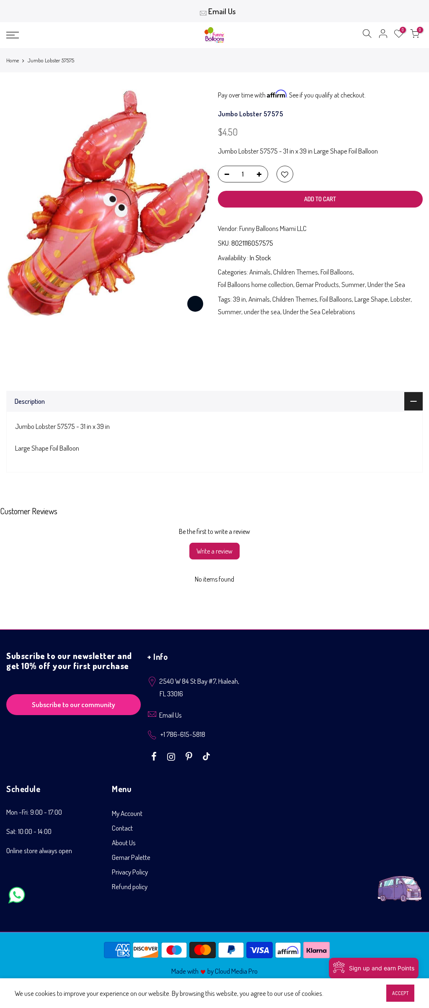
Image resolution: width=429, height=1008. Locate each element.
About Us (124, 842)
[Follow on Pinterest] (190, 755)
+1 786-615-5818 (182, 734)
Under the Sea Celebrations (319, 311)
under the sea (262, 311)
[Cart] (414, 35)
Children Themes (295, 271)
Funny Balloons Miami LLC (273, 228)
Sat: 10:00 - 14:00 (29, 831)
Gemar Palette (131, 857)
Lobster (400, 299)
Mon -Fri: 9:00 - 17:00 (34, 812)
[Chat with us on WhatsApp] (16, 897)
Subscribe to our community (73, 704)
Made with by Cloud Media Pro (214, 971)
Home (12, 60)
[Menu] (73, 35)
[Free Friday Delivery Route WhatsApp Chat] (400, 882)
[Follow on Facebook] (155, 755)
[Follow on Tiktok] (206, 755)
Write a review (214, 551)
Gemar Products (317, 284)
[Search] (367, 35)
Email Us (222, 11)
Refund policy (129, 886)
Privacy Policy (130, 871)
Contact (122, 827)
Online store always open (39, 850)
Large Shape (371, 299)
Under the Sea (386, 284)
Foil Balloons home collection (255, 284)
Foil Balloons (336, 271)
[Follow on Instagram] (172, 755)
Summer (353, 284)
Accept (400, 993)
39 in (239, 299)
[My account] (383, 35)
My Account (127, 813)
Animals (260, 271)
